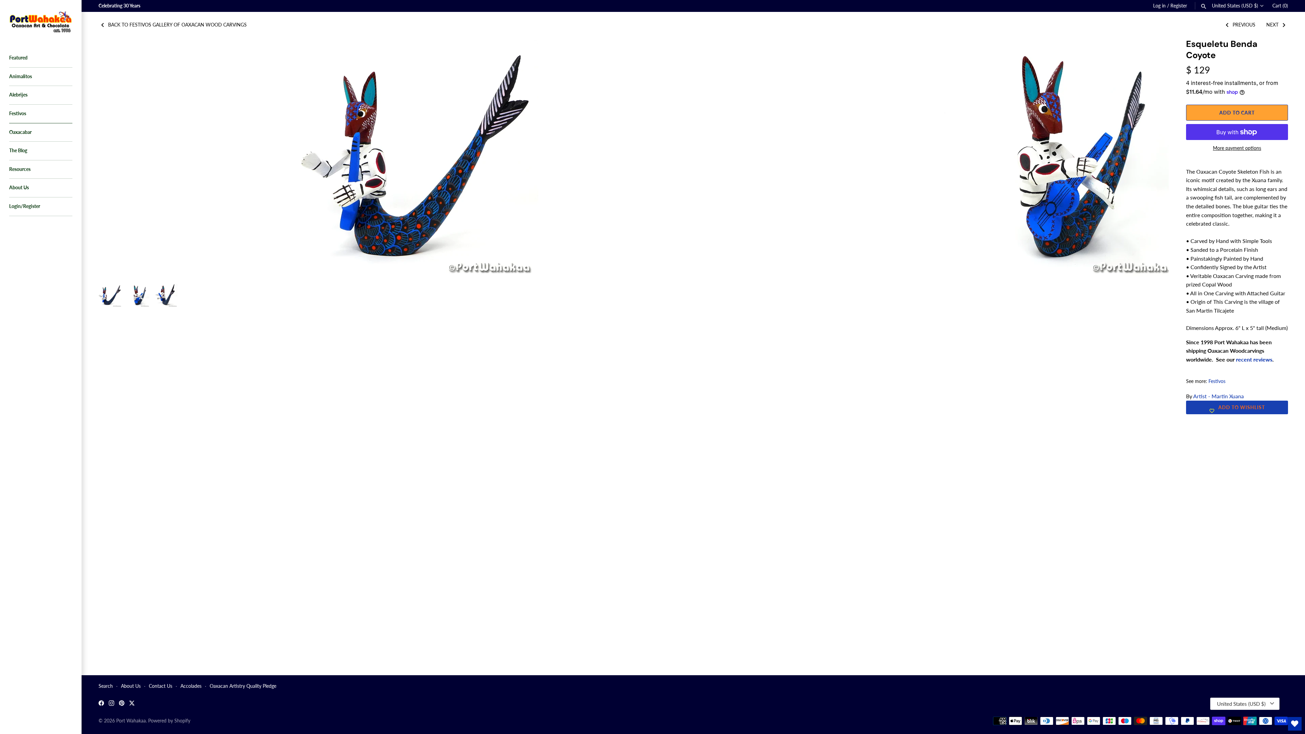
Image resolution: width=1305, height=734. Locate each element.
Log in (1159, 5)
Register (1178, 5)
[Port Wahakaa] (41, 21)
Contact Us (160, 686)
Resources (20, 169)
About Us (19, 187)
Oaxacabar (20, 132)
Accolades (191, 686)
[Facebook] (101, 704)
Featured (18, 57)
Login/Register (24, 206)
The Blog (18, 150)
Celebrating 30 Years (119, 5)
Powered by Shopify (169, 720)
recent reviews (1254, 359)
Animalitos (20, 76)
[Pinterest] (121, 704)
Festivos (17, 113)
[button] (1154, 52)
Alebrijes (18, 95)
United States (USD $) (1235, 5)
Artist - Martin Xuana (1218, 396)
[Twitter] (132, 704)
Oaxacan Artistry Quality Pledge (243, 686)
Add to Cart (1237, 113)
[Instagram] (111, 704)
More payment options (1237, 148)
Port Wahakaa (131, 720)
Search (106, 686)
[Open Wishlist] (1295, 724)
